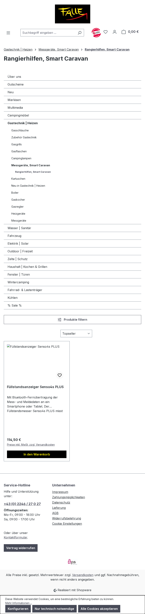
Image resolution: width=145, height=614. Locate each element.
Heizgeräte (18, 213)
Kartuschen (18, 178)
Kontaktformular (15, 537)
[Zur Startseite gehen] (72, 14)
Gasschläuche (20, 130)
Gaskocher (18, 199)
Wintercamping (18, 282)
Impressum (60, 492)
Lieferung (59, 508)
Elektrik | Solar (18, 243)
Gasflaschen (19, 151)
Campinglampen (21, 158)
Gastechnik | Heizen (23, 123)
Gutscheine (16, 84)
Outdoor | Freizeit (20, 251)
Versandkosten (82, 575)
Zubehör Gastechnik (24, 137)
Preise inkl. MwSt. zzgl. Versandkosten (31, 444)
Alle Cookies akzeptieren (99, 609)
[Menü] (8, 32)
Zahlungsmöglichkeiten (68, 497)
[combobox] (47, 32)
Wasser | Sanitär (19, 228)
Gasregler (17, 206)
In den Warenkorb (37, 454)
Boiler (15, 192)
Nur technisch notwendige (54, 609)
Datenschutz (61, 502)
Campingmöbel (18, 115)
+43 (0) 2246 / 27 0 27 (22, 504)
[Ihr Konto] (114, 31)
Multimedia (15, 107)
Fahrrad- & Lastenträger (25, 290)
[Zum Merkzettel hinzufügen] (59, 375)
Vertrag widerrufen (20, 548)
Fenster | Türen (19, 274)
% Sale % (15, 305)
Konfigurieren (18, 609)
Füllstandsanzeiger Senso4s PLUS (35, 387)
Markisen (14, 100)
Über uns (14, 77)
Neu (11, 92)
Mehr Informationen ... (18, 603)
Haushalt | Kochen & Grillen (27, 267)
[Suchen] (79, 32)
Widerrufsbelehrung (66, 518)
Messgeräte (18, 220)
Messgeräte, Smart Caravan (30, 165)
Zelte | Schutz (18, 259)
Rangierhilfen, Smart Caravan (33, 171)
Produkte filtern (75, 319)
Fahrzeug (14, 236)
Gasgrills (16, 144)
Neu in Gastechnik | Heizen (28, 185)
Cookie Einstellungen (67, 523)
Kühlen (13, 298)
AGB (55, 513)
